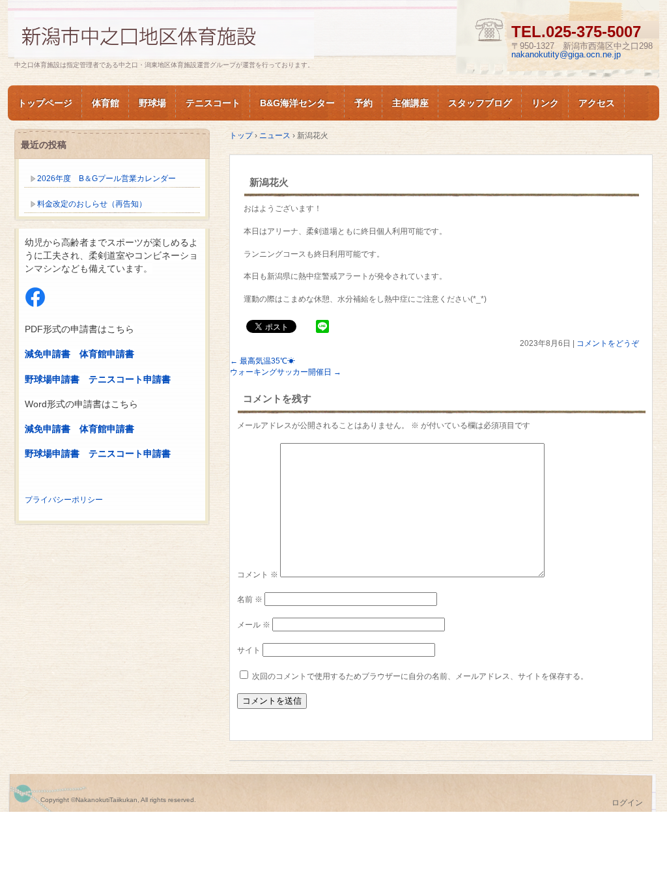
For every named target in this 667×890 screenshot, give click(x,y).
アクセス (596, 103)
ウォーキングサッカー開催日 (285, 372)
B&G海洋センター (297, 103)
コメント (257, 574)
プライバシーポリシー (64, 499)
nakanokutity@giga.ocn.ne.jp (566, 54)
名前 (250, 599)
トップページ (45, 103)
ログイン (627, 802)
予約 (363, 103)
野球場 (152, 103)
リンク (545, 103)
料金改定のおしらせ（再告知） (92, 203)
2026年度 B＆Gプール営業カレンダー (106, 178)
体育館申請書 (106, 354)
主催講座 (410, 103)
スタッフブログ (480, 103)
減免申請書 (47, 354)
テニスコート (213, 103)
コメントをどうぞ (607, 343)
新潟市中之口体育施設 (164, 34)
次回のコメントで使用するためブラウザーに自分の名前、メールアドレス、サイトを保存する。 (420, 676)
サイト (249, 650)
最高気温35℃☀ (262, 361)
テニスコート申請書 (130, 379)
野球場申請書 (52, 379)
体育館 (105, 103)
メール (253, 624)
